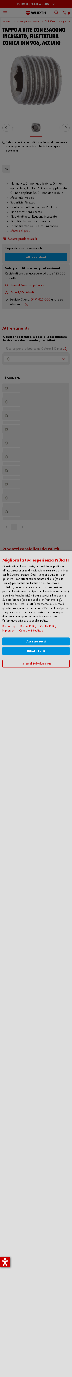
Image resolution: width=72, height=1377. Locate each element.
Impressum (8, 630)
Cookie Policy (48, 626)
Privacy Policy (28, 626)
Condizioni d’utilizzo (31, 630)
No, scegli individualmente (36, 663)
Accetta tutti (36, 641)
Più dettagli (9, 626)
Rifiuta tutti (36, 651)
